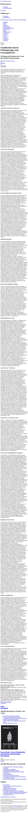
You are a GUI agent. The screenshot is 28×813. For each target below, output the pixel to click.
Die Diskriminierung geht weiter (10, 723)
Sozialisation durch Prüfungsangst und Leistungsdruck (15, 718)
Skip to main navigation (6, 1)
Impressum (13, 796)
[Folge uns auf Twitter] (18, 19)
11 (8, 545)
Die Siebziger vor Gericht (8, 777)
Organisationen (6, 17)
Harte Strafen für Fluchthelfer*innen (11, 770)
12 (25, 606)
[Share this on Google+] (13, 60)
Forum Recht (3, 65)
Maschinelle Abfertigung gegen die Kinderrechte (13, 771)
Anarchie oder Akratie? (8, 794)
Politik (4, 23)
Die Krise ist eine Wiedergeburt (10, 788)
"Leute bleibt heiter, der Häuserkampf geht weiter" (14, 793)
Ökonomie (5, 22)
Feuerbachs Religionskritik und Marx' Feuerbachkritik (14, 779)
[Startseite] (3, 10)
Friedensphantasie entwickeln (9, 789)
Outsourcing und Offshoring (9, 769)
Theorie (5, 36)
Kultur (4, 30)
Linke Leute (5, 35)
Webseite (2, 761)
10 (23, 466)
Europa (4, 24)
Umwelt (5, 34)
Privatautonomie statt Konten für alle (11, 775)
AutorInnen (5, 16)
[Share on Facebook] (3, 60)
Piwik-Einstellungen (7, 8)
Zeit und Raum (6, 784)
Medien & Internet (7, 31)
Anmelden (5, 6)
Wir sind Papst (6, 773)
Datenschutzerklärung (5, 796)
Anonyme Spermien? (7, 774)
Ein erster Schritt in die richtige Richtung (12, 717)
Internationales (6, 29)
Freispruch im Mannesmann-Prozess (11, 719)
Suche (2, 42)
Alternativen (6, 39)
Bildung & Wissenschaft (8, 28)
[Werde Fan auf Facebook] (6, 19)
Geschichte (5, 37)
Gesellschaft (5, 33)
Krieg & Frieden (6, 26)
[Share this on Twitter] (8, 60)
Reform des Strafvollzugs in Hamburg (11, 715)
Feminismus (5, 25)
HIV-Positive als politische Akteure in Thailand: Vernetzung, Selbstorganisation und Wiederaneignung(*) (15, 791)
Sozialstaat (5, 40)
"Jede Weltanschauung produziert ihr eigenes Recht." (14, 776)
